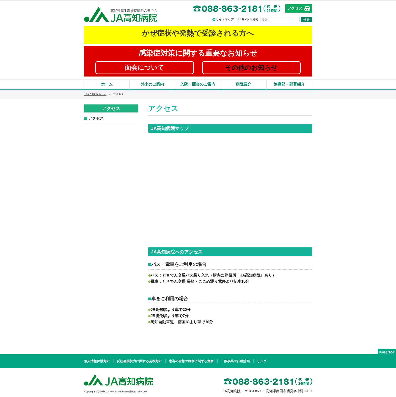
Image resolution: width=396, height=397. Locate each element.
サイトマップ (225, 19)
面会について (144, 67)
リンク (262, 361)
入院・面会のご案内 (197, 84)
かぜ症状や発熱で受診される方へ (198, 33)
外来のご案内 (152, 84)
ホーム (107, 84)
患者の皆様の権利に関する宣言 (191, 361)
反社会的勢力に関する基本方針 (139, 361)
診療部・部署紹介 (289, 84)
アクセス (96, 118)
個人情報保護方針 (97, 361)
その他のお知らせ (251, 67)
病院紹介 (243, 84)
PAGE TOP (387, 352)
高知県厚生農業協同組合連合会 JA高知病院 (120, 14)
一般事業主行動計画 (235, 361)
